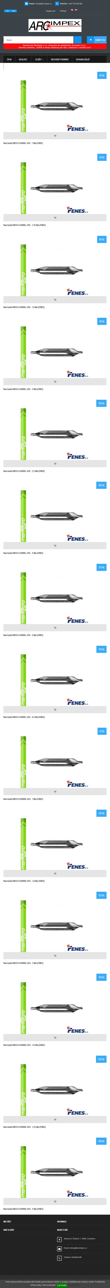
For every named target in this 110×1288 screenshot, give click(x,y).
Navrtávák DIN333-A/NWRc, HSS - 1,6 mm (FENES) (23, 307)
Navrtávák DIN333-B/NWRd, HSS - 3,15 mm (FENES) (24, 1126)
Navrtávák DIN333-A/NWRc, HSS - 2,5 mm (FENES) (24, 471)
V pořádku (62, 1285)
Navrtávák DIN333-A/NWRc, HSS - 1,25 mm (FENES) (24, 225)
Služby (38, 59)
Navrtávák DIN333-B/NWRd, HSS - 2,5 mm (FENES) (24, 1044)
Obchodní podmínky (60, 59)
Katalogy (23, 59)
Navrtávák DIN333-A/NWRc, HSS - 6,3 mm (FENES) (24, 717)
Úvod (9, 59)
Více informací (74, 1285)
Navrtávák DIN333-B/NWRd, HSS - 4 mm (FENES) (23, 1208)
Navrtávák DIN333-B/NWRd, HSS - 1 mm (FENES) (23, 798)
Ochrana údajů (83, 59)
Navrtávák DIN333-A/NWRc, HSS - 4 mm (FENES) (23, 552)
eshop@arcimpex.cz (43, 3)
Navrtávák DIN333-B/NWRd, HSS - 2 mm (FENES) (23, 962)
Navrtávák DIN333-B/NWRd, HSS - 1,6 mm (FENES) (24, 880)
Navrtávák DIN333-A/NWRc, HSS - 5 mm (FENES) (23, 635)
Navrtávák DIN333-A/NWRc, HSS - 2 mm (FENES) (23, 389)
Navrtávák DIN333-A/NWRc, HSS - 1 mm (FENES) (23, 143)
